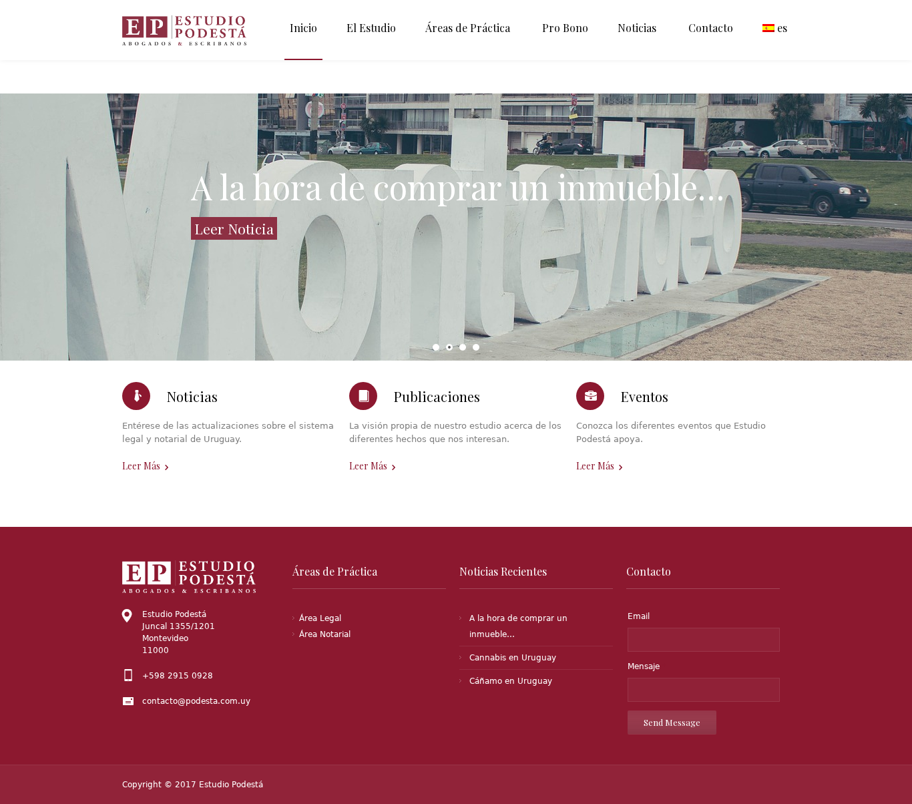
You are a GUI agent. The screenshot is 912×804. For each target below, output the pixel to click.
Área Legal (320, 618)
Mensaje (647, 666)
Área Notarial (325, 634)
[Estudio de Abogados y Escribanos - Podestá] (190, 30)
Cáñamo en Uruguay (510, 681)
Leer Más (141, 465)
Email (639, 616)
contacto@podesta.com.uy (196, 701)
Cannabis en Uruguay (512, 657)
